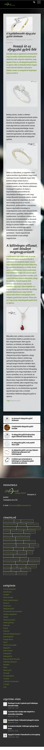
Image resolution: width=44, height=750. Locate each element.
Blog (17, 521)
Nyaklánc (6, 665)
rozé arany (22, 552)
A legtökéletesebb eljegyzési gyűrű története (21, 35)
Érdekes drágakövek (10, 614)
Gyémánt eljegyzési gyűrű (21, 535)
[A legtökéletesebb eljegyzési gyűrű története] (19, 24)
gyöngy (20, 542)
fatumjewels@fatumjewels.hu (20, 505)
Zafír (4, 687)
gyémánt (7, 535)
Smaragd (6, 673)
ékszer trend (26, 569)
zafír (14, 566)
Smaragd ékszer (8, 676)
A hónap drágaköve (9, 589)
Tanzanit (6, 679)
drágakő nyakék (32, 524)
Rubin (5, 667)
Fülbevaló (6, 625)
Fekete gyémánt (8, 623)
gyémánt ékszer (9, 542)
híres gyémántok (9, 545)
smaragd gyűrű (34, 559)
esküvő (6, 531)
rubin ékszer (8, 556)
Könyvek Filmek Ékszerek (11, 659)
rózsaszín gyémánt (20, 556)
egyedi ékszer (22, 528)
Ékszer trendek (8, 597)
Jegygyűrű (34, 545)
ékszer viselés (21, 573)
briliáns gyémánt (27, 521)
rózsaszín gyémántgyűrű (11, 559)
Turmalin (6, 684)
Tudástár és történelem (11, 681)
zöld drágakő (31, 566)
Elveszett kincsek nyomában (12, 611)
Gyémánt (6, 631)
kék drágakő (18, 549)
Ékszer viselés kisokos (10, 600)
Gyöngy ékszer (8, 639)
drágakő (21, 524)
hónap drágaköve (22, 545)
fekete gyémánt (29, 531)
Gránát (5, 628)
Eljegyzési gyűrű (20, 40)
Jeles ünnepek (7, 651)
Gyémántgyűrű (9, 538)
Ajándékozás (7, 592)
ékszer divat (16, 569)
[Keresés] (33, 2)
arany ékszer (8, 521)
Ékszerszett (7, 606)
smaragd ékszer (9, 563)
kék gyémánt (29, 549)
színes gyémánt (33, 563)
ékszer (7, 569)
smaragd (24, 559)
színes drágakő (21, 563)
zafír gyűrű (21, 566)
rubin (30, 552)
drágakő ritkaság (9, 528)
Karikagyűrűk (7, 656)
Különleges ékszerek (10, 662)
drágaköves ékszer (10, 524)
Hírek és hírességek (9, 645)
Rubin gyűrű (7, 670)
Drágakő (6, 595)
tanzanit (7, 566)
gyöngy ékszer (29, 542)
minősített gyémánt (10, 552)
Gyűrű (5, 642)
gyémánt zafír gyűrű (22, 538)
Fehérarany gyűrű (17, 531)
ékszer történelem (9, 573)
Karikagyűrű (8, 549)
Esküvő (5, 617)
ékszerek (6, 603)
